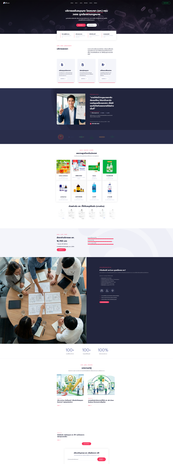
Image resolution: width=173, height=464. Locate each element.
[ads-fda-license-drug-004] (100, 214)
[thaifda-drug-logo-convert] (7, 2)
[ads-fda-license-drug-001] (69, 214)
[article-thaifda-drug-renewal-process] (71, 410)
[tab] (95, 113)
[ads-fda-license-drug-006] (58, 214)
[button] (59, 406)
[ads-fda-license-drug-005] (110, 214)
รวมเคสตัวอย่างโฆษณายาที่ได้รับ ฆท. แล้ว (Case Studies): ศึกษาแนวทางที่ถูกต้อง (101, 402)
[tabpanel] (102, 116)
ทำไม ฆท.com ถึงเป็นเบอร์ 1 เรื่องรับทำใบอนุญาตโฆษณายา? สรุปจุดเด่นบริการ (70, 402)
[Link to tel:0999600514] (90, 123)
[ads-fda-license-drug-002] (79, 214)
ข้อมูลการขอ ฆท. (59, 399)
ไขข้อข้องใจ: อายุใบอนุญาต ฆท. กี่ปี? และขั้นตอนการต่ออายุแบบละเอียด (70, 438)
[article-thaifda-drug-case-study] (102, 374)
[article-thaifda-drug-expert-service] (71, 374)
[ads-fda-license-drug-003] (89, 214)
